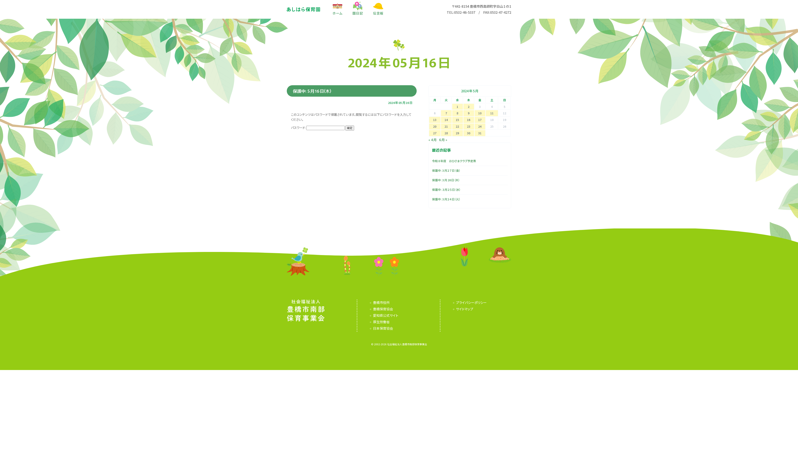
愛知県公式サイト (385, 315)
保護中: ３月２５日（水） (446, 189)
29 (457, 133)
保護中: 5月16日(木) (312, 91)
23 (468, 126)
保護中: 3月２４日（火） (446, 199)
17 (480, 120)
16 (468, 120)
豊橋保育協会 (383, 308)
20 (434, 126)
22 (457, 126)
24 (480, 126)
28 (446, 133)
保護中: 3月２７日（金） (446, 170)
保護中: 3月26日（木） (446, 180)
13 (434, 120)
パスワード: (298, 127)
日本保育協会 (383, 328)
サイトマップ (464, 308)
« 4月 (433, 139)
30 (468, 133)
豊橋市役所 (381, 302)
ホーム (337, 13)
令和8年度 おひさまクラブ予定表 (454, 161)
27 (434, 133)
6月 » (443, 139)
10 (480, 113)
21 (446, 126)
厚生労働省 (381, 321)
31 (480, 133)
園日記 (357, 13)
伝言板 (378, 13)
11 (492, 113)
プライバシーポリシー (471, 302)
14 (446, 120)
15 (457, 120)
